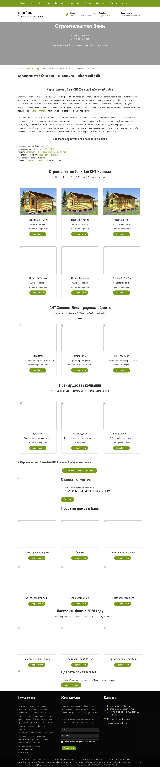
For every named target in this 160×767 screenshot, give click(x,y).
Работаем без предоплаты (30, 743)
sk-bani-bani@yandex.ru (48, 155)
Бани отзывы (24, 753)
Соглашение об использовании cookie (65, 759)
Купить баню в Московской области (34, 716)
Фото (79, 3)
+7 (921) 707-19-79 (106, 16)
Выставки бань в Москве (118, 706)
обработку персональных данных (84, 741)
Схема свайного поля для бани (32, 713)
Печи (40, 3)
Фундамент (59, 3)
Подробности (38, 234)
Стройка (114, 3)
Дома (48, 3)
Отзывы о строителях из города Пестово (79, 713)
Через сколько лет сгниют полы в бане (36, 732)
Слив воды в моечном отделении (33, 739)
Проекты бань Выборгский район (80, 470)
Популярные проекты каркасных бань (78, 709)
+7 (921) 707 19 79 (50, 149)
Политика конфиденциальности (91, 759)
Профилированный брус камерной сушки (37, 722)
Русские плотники (39, 111)
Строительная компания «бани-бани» (77, 706)
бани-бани (25, 12)
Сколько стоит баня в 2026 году (32, 709)
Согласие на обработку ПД (114, 759)
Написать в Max (80, 38)
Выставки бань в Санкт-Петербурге (123, 709)
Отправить (69, 748)
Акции (70, 3)
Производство (101, 3)
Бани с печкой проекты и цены (32, 706)
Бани (32, 3)
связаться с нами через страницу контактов (46, 152)
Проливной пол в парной (29, 746)
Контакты (126, 3)
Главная (23, 3)
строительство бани (35, 161)
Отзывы (88, 3)
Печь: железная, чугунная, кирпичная (34, 736)
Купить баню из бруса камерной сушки (35, 719)
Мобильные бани (25, 749)
